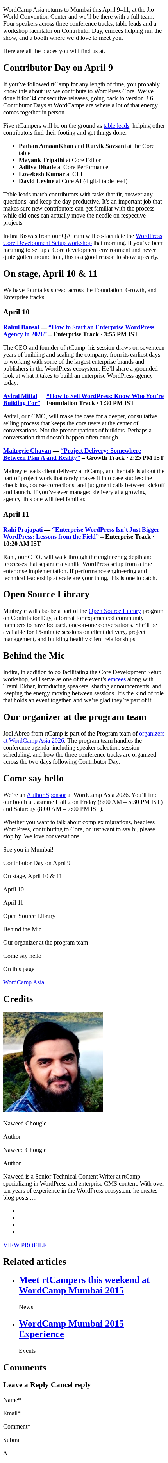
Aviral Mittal (20, 396)
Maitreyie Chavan (27, 450)
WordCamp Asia (23, 982)
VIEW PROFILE (25, 1245)
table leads (116, 125)
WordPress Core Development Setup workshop (82, 239)
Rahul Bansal (21, 327)
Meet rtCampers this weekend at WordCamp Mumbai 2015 (84, 1285)
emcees (117, 679)
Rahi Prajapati (23, 529)
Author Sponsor (46, 794)
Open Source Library (115, 610)
